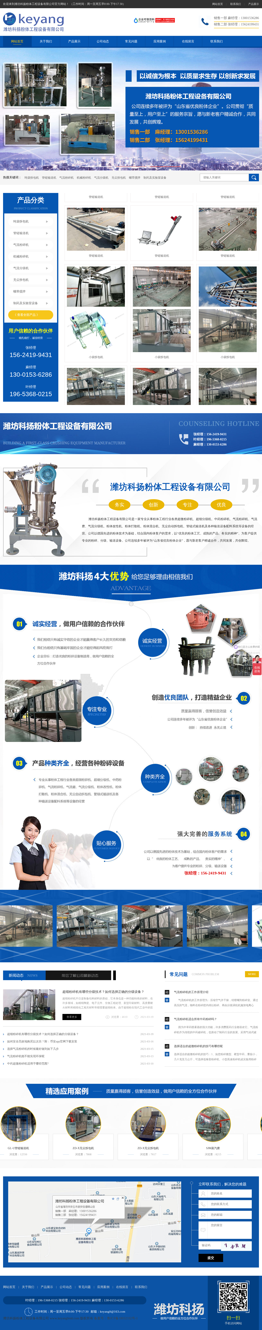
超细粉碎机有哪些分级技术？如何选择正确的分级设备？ (103, 991)
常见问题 (84, 1287)
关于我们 (28, 1287)
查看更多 (72, 1016)
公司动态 (66, 1287)
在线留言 (122, 1287)
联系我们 (235, 4)
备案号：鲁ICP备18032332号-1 (116, 1318)
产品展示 (253, 4)
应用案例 (103, 1287)
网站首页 (217, 4)
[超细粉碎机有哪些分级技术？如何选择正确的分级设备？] (29, 1004)
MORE (252, 974)
